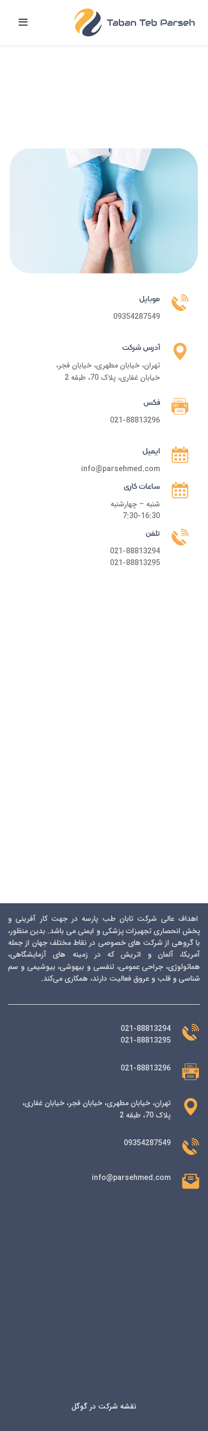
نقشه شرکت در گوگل (104, 1406)
